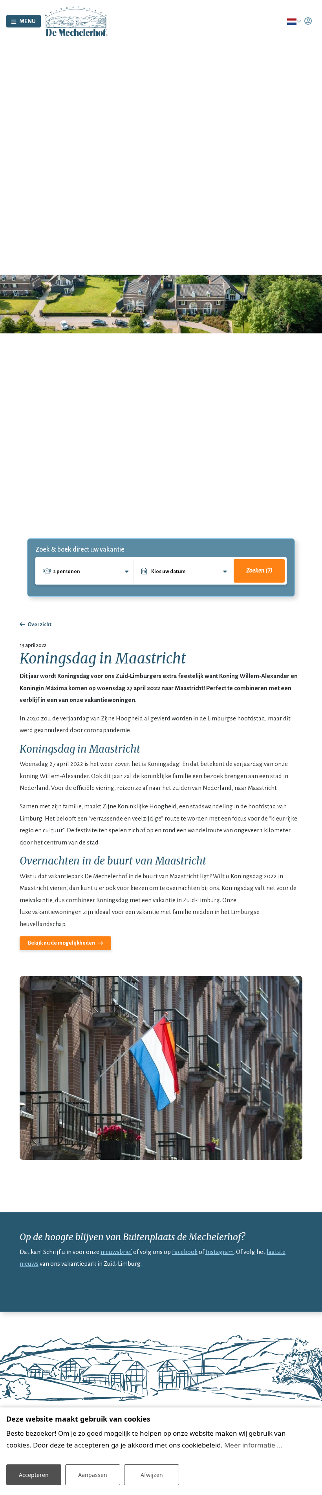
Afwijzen (152, 1475)
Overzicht (39, 624)
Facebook (185, 1251)
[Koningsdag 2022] (161, 1068)
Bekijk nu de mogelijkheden (61, 943)
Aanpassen (92, 1475)
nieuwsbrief (116, 1251)
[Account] (308, 21)
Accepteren (34, 1475)
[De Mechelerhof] (76, 21)
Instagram (219, 1251)
